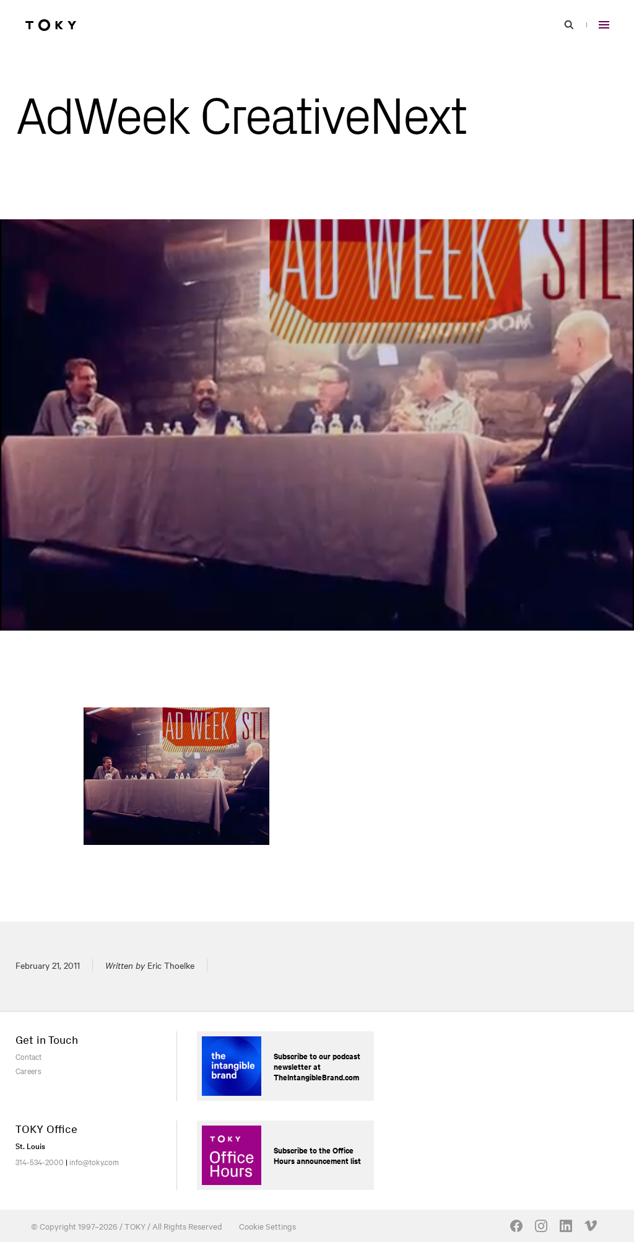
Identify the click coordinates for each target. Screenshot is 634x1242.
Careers (28, 1070)
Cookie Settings (267, 1225)
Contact (28, 1056)
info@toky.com (94, 1161)
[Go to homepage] (51, 24)
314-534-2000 (39, 1161)
